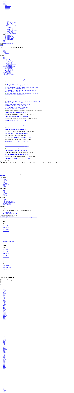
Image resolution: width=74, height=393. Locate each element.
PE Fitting (6, 17)
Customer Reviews (8, 6)
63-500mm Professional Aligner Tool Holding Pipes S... (14, 82)
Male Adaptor (22, 217)
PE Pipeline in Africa (8, 35)
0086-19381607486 (6, 232)
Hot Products (2, 216)
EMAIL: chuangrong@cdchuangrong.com (10, 213)
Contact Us (4, 41)
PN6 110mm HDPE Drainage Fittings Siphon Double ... (17, 133)
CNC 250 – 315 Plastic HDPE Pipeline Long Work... (14, 91)
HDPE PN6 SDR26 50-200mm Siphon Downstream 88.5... (18, 158)
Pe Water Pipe (9, 217)
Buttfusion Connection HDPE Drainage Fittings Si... (16, 112)
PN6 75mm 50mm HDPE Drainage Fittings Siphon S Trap (18, 137)
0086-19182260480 (6, 227)
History (6, 5)
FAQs (6, 14)
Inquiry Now (2, 175)
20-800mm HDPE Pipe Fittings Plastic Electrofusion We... (15, 94)
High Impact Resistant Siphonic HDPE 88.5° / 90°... (16, 129)
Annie (5, 283)
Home (4, 3)
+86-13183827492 (6, 265)
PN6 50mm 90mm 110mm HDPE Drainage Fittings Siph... (18, 125)
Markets (4, 40)
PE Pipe (6, 16)
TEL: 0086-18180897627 (7, 212)
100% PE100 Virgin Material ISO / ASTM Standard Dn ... (15, 102)
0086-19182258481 (6, 225)
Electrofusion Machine (11, 27)
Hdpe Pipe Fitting (3, 217)
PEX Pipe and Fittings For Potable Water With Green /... (14, 99)
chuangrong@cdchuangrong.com (8, 241)
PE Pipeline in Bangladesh (9, 37)
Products (4, 15)
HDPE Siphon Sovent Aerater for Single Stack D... (16, 150)
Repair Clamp (34, 217)
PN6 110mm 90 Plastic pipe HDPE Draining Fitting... (16, 146)
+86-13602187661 (6, 269)
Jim (3, 283)
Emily (1, 283)
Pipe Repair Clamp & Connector (10, 33)
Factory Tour (7, 9)
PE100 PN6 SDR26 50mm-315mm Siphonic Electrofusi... (17, 120)
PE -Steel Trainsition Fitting (11, 22)
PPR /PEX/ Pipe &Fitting (9, 32)
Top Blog (4, 186)
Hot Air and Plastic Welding (12, 30)
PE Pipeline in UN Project (9, 38)
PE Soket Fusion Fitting (11, 20)
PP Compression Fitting (9, 31)
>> (4, 160)
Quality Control (7, 7)
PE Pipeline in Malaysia (9, 39)
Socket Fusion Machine (11, 28)
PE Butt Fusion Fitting (11, 18)
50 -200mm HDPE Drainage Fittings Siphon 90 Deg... (17, 154)
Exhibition (6, 10)
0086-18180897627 (8, 43)
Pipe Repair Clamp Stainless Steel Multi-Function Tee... (14, 85)
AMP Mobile (11, 216)
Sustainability (5, 180)
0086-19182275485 (6, 231)
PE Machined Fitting (10, 23)
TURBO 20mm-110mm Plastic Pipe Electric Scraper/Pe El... (15, 88)
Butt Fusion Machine (10, 26)
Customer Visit (7, 8)
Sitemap (7, 216)
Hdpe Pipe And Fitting (16, 217)
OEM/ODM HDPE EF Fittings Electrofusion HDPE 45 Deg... (15, 105)
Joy (7, 283)
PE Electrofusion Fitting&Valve (12, 19)
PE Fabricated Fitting (10, 24)
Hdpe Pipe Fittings (28, 217)
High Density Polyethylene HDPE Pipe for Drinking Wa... (15, 108)
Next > (2, 160)
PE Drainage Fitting (10, 21)
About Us (4, 4)
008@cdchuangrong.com (7, 267)
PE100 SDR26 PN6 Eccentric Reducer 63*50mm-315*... (17, 141)
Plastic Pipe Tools (10, 29)
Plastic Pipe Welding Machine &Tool (11, 25)
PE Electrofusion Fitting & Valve (10, 64)
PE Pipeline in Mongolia (9, 36)
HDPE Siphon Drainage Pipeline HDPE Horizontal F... (17, 116)
